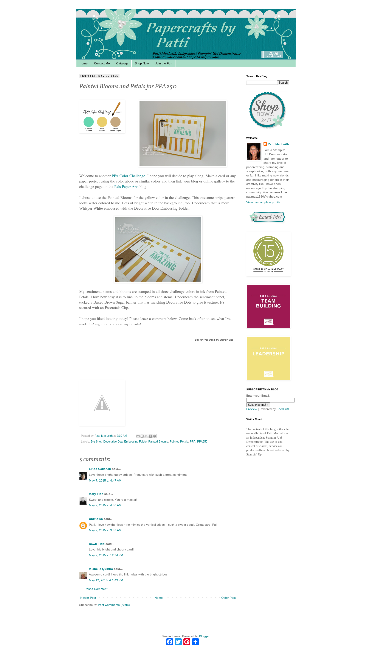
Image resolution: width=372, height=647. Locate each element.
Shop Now (142, 63)
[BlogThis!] (142, 436)
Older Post (228, 597)
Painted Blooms (158, 441)
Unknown (96, 519)
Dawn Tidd (97, 544)
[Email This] (138, 436)
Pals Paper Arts (126, 186)
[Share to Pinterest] (154, 436)
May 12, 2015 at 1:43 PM (106, 580)
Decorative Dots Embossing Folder (125, 441)
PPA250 (202, 441)
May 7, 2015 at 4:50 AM (105, 505)
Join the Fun (163, 63)
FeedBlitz (283, 409)
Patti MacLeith (278, 144)
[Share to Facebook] (150, 436)
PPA (192, 441)
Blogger (204, 636)
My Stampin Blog (224, 339)
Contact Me (102, 63)
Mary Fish (96, 494)
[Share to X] (146, 436)
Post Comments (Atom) (114, 604)
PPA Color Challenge (128, 175)
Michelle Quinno (101, 569)
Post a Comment (96, 589)
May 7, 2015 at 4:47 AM (105, 480)
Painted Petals (179, 441)
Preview (251, 409)
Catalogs (122, 63)
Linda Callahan (100, 469)
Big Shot (96, 441)
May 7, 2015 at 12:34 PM (106, 555)
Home (83, 63)
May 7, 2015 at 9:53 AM (105, 530)
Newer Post (88, 597)
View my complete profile (263, 202)
